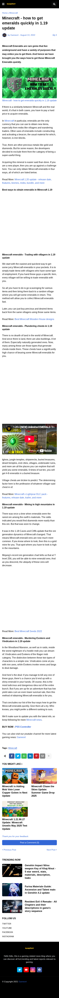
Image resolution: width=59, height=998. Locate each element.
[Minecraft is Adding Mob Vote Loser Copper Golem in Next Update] (15, 776)
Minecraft (13, 13)
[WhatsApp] (24, 756)
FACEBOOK (7, 932)
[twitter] (19, 969)
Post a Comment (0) (29, 842)
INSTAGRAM (8, 936)
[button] (3, 4)
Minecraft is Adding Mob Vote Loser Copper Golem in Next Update (14, 791)
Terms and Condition (29, 989)
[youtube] (26, 969)
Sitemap (45, 993)
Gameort (21, 737)
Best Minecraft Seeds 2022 (28, 631)
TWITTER (6, 924)
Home (5, 13)
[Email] (42, 756)
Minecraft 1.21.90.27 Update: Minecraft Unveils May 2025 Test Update (14, 824)
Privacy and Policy (18, 993)
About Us (12, 989)
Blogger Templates (34, 984)
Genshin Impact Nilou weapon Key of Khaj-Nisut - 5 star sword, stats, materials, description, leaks (40, 871)
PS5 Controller (23, 727)
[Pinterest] (36, 756)
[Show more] (48, 756)
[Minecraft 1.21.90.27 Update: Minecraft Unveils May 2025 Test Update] (15, 809)
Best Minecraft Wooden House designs (34, 319)
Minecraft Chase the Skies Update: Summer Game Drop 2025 (43, 791)
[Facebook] (11, 756)
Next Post (51, 850)
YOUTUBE (7, 928)
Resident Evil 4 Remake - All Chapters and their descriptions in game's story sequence (41, 906)
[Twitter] (18, 756)
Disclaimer (46, 989)
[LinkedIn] (30, 756)
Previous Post (10, 850)
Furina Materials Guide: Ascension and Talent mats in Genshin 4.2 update (40, 889)
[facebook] (39, 969)
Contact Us (34, 993)
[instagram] (32, 969)
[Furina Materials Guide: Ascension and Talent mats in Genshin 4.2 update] (12, 889)
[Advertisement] (29, 223)
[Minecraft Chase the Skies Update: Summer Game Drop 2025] (44, 776)
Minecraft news (34, 720)
